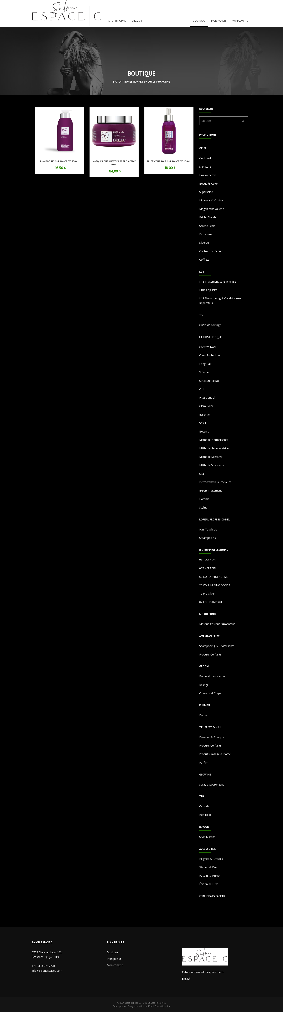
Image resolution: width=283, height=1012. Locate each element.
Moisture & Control (211, 200)
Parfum (203, 762)
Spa (201, 474)
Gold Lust (205, 158)
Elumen (204, 705)
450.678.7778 (46, 966)
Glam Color (206, 406)
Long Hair (205, 364)
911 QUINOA (207, 560)
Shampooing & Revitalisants (216, 646)
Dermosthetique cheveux (215, 482)
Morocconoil (208, 614)
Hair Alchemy (207, 175)
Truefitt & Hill (210, 727)
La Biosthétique (210, 337)
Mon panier (218, 20)
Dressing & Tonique (211, 737)
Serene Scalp (207, 226)
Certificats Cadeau (212, 896)
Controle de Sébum (211, 251)
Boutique (199, 20)
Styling (203, 507)
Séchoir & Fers (208, 867)
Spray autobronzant (211, 784)
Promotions (207, 134)
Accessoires (207, 849)
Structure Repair (209, 381)
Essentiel (204, 414)
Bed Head (205, 815)
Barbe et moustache (212, 676)
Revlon (204, 827)
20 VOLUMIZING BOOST (214, 585)
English (137, 20)
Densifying (205, 234)
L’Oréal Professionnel (214, 519)
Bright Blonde (207, 217)
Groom (204, 666)
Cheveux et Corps (210, 693)
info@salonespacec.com (47, 970)
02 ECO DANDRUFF (211, 602)
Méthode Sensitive (210, 457)
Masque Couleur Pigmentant (217, 624)
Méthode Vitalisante (211, 465)
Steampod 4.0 (208, 538)
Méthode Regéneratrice (214, 448)
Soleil (202, 423)
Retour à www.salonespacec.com (203, 972)
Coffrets (204, 259)
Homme (204, 499)
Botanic (204, 431)
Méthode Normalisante (213, 440)
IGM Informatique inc (159, 1006)
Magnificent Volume (211, 209)
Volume (204, 372)
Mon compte (240, 20)
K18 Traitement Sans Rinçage (217, 281)
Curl (201, 389)
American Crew (209, 636)
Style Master (207, 837)
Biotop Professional (213, 550)
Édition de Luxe (208, 884)
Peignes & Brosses (211, 859)
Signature (205, 166)
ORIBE (203, 148)
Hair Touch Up (208, 529)
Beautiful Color (208, 183)
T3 (201, 315)
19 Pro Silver (207, 593)
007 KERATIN (207, 568)
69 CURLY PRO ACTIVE (213, 577)
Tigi (201, 796)
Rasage (203, 685)
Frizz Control (207, 397)
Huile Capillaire (208, 290)
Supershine (206, 192)
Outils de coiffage (210, 325)
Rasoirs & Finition (210, 875)
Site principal (117, 20)
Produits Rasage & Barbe (215, 754)
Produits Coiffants (210, 654)
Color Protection (209, 355)
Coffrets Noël (207, 347)
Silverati (204, 242)
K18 (201, 271)
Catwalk (204, 806)
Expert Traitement (210, 490)
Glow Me (205, 774)
